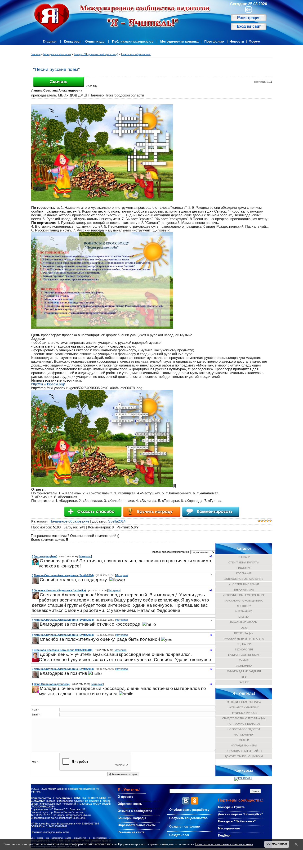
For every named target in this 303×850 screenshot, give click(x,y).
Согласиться (277, 843)
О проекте (125, 796)
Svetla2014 (116, 521)
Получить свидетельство (188, 818)
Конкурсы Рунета (231, 807)
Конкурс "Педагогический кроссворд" (96, 54)
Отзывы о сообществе (135, 811)
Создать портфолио (184, 826)
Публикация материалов (133, 41)
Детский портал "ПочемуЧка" (240, 814)
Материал (85, 556)
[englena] (39, 560)
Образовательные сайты (137, 825)
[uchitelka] (39, 594)
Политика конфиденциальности (50, 832)
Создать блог (179, 835)
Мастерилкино (229, 828)
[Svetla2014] (39, 579)
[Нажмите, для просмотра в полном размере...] (102, 200)
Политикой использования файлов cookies (224, 844)
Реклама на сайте (131, 832)
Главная (49, 41)
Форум (254, 41)
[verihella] (39, 688)
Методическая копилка (179, 41)
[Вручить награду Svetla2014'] (152, 511)
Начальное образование (136, 54)
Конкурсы (72, 41)
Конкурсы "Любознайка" (237, 821)
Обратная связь (130, 804)
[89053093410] (39, 654)
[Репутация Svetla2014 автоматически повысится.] (93, 511)
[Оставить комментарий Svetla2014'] (211, 511)
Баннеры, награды (132, 818)
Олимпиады (95, 41)
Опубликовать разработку (189, 809)
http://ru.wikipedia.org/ (48, 384)
